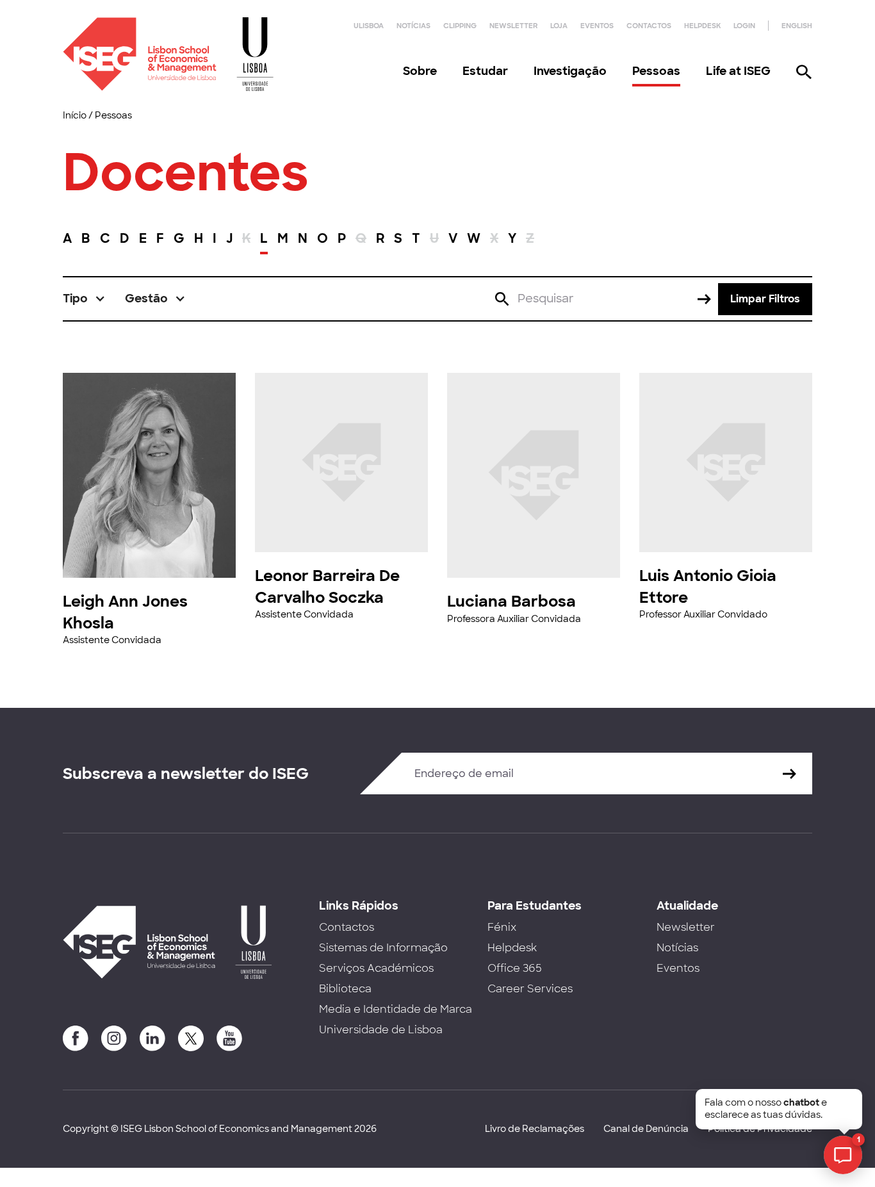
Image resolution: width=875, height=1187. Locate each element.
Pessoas (656, 71)
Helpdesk (702, 25)
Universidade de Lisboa (381, 1029)
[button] (84, 298)
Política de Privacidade (760, 1128)
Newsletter (513, 25)
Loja (559, 25)
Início (74, 115)
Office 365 (514, 968)
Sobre (420, 71)
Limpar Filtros (765, 299)
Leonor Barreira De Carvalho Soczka (327, 586)
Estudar (485, 71)
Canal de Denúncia (646, 1128)
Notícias (413, 25)
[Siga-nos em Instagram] (114, 1038)
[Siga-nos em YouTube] (229, 1038)
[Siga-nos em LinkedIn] (152, 1038)
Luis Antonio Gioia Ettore (707, 586)
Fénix (501, 927)
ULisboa (369, 25)
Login (744, 25)
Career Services (530, 988)
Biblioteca (345, 988)
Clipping (460, 25)
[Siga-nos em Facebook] (75, 1038)
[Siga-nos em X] (191, 1038)
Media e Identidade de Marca (395, 1009)
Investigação (570, 71)
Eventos (597, 25)
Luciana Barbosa (511, 601)
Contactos (648, 25)
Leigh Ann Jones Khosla (125, 612)
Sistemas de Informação (383, 947)
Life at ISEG (738, 71)
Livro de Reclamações (534, 1128)
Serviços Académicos (376, 968)
